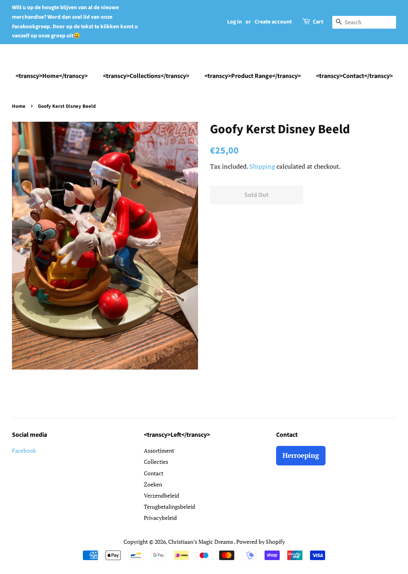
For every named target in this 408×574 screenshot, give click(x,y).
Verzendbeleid (161, 495)
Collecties (156, 461)
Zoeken (153, 484)
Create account (273, 22)
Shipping (262, 166)
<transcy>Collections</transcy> (146, 76)
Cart (318, 22)
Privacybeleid (160, 517)
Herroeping (300, 455)
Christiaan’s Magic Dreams (201, 541)
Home (19, 106)
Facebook (24, 450)
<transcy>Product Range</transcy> (252, 76)
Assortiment (159, 450)
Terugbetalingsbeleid (169, 506)
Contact (153, 473)
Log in (234, 22)
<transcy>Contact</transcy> (354, 76)
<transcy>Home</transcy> (52, 76)
